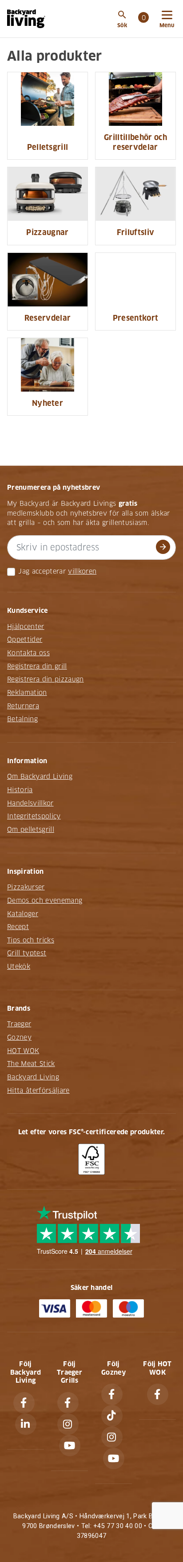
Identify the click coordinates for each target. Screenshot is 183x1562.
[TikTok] (112, 1415)
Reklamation (27, 693)
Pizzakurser (26, 887)
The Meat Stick (31, 1064)
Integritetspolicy (34, 816)
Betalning (22, 719)
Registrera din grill (37, 666)
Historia (20, 790)
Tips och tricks (30, 940)
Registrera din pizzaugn (45, 679)
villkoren (82, 571)
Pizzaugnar (47, 232)
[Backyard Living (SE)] (26, 18)
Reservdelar (47, 318)
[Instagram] (68, 1424)
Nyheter (47, 403)
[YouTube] (69, 1445)
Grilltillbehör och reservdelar (135, 142)
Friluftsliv (136, 232)
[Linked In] (25, 1424)
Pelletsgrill (47, 147)
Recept (18, 927)
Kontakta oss (28, 653)
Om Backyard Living (39, 777)
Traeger (19, 1024)
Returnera (23, 706)
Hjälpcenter (25, 627)
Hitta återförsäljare (38, 1091)
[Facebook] (24, 1402)
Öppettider (24, 640)
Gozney (19, 1037)
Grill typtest (26, 953)
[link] (143, 18)
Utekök (18, 967)
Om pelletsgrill (30, 830)
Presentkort (136, 318)
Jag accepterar (42, 571)
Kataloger (22, 914)
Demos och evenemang (44, 901)
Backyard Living (33, 1077)
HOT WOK (23, 1051)
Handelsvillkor (30, 803)
